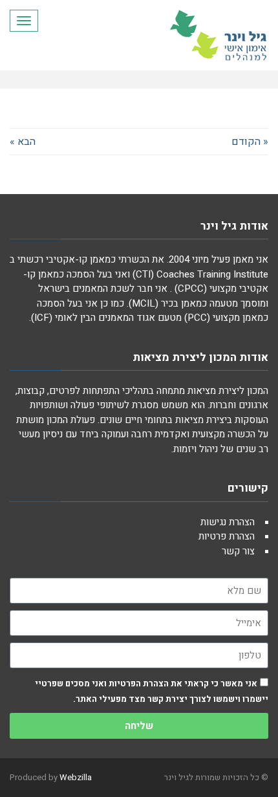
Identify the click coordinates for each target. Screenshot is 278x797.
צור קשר (238, 551)
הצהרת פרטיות (226, 536)
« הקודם (249, 141)
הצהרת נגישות (227, 522)
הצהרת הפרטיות (138, 683)
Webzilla (75, 777)
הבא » (23, 141)
